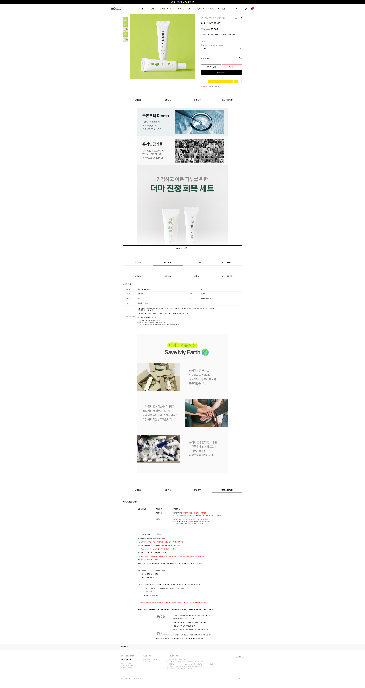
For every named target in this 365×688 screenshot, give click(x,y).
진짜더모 (141, 9)
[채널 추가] (236, 81)
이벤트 (211, 9)
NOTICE (123, 647)
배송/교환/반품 (227, 100)
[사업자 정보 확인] (189, 664)
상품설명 (138, 100)
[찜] (240, 81)
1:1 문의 (239, 656)
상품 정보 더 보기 (182, 248)
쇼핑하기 (152, 9)
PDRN (199, 9)
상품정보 (197, 100)
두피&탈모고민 (184, 9)
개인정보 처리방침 (138, 678)
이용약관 (127, 678)
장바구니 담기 (211, 67)
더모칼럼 (221, 9)
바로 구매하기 (221, 72)
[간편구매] (220, 81)
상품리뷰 (167, 100)
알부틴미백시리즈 (166, 9)
